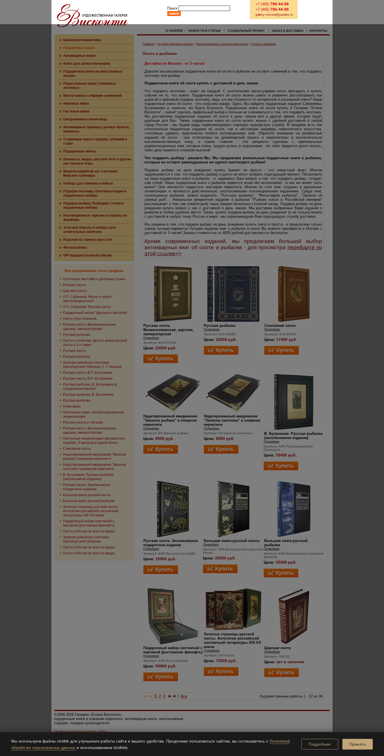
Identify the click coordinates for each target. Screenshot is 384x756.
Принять (357, 744)
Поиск (172, 8)
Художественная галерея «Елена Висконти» (92, 15)
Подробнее (320, 744)
